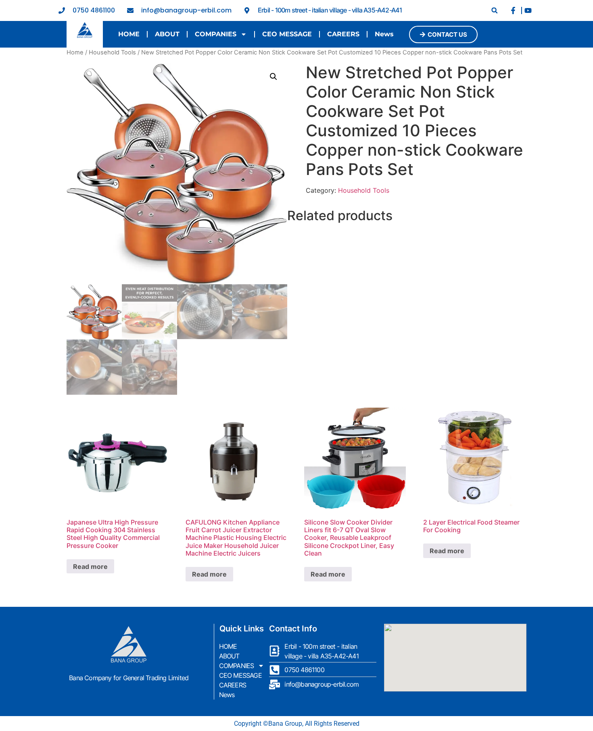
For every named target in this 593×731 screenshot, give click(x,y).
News (384, 34)
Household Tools (112, 52)
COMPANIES (215, 34)
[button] (494, 10)
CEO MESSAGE (287, 34)
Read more (90, 566)
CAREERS (343, 34)
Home (75, 52)
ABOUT (167, 34)
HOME (129, 34)
